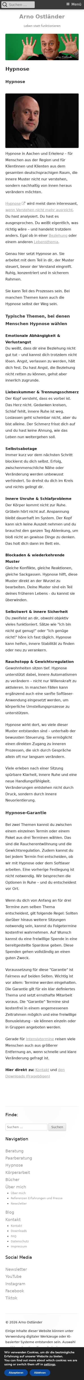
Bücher (12, 1179)
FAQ (13, 1236)
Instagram (15, 1283)
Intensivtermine (40, 1039)
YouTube (13, 1276)
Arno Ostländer (42, 17)
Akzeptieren (16, 1372)
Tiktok (11, 1298)
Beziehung (58, 235)
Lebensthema (46, 242)
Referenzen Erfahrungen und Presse (36, 1198)
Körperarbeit (17, 1172)
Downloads (19, 1231)
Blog (9, 1212)
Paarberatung (18, 1158)
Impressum (19, 1246)
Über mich (15, 1187)
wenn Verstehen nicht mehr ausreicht (39, 210)
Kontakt (42, 1070)
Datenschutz (20, 1241)
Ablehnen (40, 1372)
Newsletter (19, 1203)
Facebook (14, 1291)
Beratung (14, 1151)
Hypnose (15, 203)
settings (49, 1364)
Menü (76, 4)
